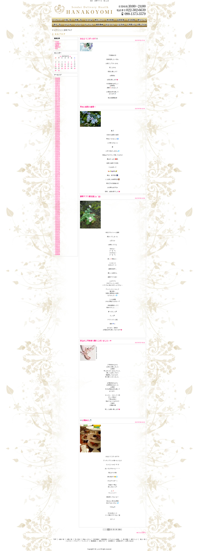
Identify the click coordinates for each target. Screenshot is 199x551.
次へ (119, 529)
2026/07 (57, 252)
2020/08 (57, 153)
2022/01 (57, 181)
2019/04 (57, 131)
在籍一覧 (67, 20)
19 (65, 66)
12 (65, 64)
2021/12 (57, 179)
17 (59, 66)
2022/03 (57, 184)
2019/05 (57, 133)
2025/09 (57, 242)
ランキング (89, 24)
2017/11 (57, 103)
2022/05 (57, 188)
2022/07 (57, 191)
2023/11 (57, 218)
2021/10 (57, 176)
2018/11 (57, 123)
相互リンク (142, 20)
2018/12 (57, 124)
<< (60, 56)
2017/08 (57, 98)
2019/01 (57, 126)
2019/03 (57, 129)
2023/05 (57, 208)
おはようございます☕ (89, 38)
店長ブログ (110, 24)
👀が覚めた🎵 (86, 420)
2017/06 (57, 95)
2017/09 (57, 100)
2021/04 (57, 166)
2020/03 (57, 144)
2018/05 (57, 113)
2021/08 (57, 173)
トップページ (57, 30)
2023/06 (57, 209)
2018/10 (57, 121)
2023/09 (57, 214)
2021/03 (57, 164)
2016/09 (57, 80)
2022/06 (57, 189)
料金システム (99, 20)
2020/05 (57, 148)
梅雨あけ (58, 46)
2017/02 (57, 88)
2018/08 (57, 118)
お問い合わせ (142, 24)
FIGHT (57, 41)
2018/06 (57, 114)
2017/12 (57, 105)
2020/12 (57, 159)
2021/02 (57, 163)
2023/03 (57, 204)
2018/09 (57, 119)
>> (70, 56)
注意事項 (120, 24)
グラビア (78, 24)
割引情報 (110, 20)
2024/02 (57, 223)
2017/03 (57, 90)
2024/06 (57, 229)
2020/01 (57, 141)
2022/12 (57, 199)
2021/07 (57, 171)
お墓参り (58, 43)
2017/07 (57, 96)
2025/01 (57, 237)
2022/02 (57, 183)
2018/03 (57, 110)
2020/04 (57, 146)
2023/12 (57, 219)
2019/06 (57, 134)
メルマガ (67, 24)
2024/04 (57, 226)
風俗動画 (99, 24)
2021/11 (57, 178)
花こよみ (99, 10)
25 (62, 68)
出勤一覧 (78, 20)
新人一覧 (57, 24)
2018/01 (57, 106)
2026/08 (57, 254)
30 (55, 70)
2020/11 (57, 158)
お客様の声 (131, 24)
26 (65, 68)
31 (59, 70)
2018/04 (57, 111)
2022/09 (57, 194)
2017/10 (57, 101)
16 (55, 66)
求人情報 (131, 20)
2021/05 (57, 168)
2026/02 (57, 249)
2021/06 (57, 169)
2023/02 (57, 203)
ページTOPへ (142, 532)
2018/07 (57, 116)
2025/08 (57, 241)
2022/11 (57, 198)
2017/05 (57, 93)
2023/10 (57, 216)
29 (74, 68)
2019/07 (57, 136)
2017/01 (57, 86)
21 (71, 66)
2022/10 (57, 196)
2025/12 (57, 246)
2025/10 (57, 244)
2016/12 (57, 85)
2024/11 (57, 234)
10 (59, 64)
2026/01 (57, 247)
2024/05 (57, 228)
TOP (57, 20)
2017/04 (57, 91)
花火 (56, 48)
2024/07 (57, 231)
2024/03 (57, 224)
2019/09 (57, 139)
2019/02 (57, 128)
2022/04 (57, 186)
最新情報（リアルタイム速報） (120, 20)
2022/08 (57, 193)
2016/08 (57, 78)
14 (71, 64)
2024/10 (57, 232)
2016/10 (57, 81)
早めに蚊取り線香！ (88, 107)
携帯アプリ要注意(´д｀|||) (90, 196)
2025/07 (57, 239)
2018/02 (57, 108)
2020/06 (57, 149)
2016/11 (57, 83)
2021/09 (57, 174)
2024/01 (57, 221)
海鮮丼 (57, 45)
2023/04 (57, 206)
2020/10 (57, 156)
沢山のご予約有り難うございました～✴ (95, 341)
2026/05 (57, 251)
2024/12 (57, 236)
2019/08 (57, 138)
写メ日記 (89, 20)
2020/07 (57, 151)
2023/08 (57, 213)
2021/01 (57, 161)
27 (68, 68)
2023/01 (57, 201)
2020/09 (57, 154)
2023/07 (57, 211)
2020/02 (57, 143)
